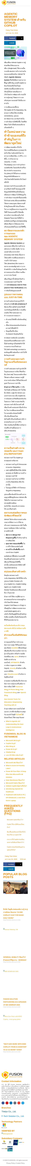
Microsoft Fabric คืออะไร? (15, 783)
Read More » (6, 923)
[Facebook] (3, 1103)
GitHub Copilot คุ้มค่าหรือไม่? (16, 786)
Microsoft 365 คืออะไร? (14, 762)
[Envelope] (18, 1103)
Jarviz (16, 656)
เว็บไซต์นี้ (19, 714)
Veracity (13, 668)
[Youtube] (7, 1103)
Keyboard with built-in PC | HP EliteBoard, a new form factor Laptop (16, 797)
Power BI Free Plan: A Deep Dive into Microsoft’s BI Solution (16, 774)
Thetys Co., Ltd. (9, 1111)
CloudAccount (12, 674)
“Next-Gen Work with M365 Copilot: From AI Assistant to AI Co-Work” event (14, 1047)
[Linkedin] (10, 1103)
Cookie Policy (20, 1163)
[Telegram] (22, 1103)
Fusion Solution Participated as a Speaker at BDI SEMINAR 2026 (14, 1002)
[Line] (14, 1103)
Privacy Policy (10, 1163)
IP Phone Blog (13, 689)
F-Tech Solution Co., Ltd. (13, 1116)
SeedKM (15, 648)
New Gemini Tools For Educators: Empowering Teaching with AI (13, 702)
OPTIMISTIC (15, 662)
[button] (27, 3)
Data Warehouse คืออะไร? (15, 780)
